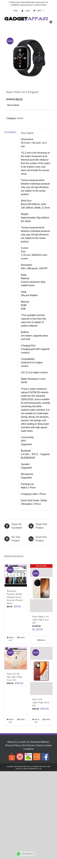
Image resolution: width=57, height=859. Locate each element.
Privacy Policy (12, 745)
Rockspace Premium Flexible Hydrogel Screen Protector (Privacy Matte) (15, 597)
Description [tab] (10, 132)
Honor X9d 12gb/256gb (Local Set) (40, 702)
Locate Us (24, 742)
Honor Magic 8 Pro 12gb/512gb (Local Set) (40, 619)
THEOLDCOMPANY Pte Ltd (32, 768)
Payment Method (40, 742)
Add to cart (11, 639)
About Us (12, 742)
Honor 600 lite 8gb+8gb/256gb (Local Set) (14, 677)
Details (22, 638)
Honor (20, 118)
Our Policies (28, 745)
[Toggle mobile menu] (51, 22)
